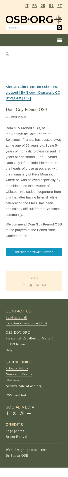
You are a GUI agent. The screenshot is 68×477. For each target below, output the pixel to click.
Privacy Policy (17, 368)
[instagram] (21, 413)
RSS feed (13, 395)
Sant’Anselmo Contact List (26, 323)
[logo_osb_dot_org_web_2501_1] (34, 17)
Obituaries (14, 380)
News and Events (19, 374)
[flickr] (29, 413)
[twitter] (14, 413)
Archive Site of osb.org (24, 386)
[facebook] (7, 413)
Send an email (16, 317)
